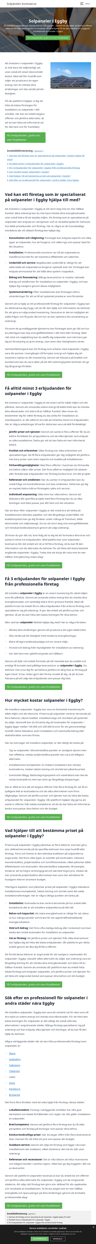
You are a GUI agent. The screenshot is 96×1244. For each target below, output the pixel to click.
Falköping (14, 1065)
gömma (38, 151)
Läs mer (72, 1234)
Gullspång (15, 1059)
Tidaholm (14, 1071)
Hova (12, 1083)
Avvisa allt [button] (57, 1239)
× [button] (93, 1227)
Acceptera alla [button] (39, 1239)
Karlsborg (14, 1088)
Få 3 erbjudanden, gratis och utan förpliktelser (48, 38)
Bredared (14, 1094)
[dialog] (48, 1234)
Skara (12, 1053)
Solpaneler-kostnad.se (21, 4)
